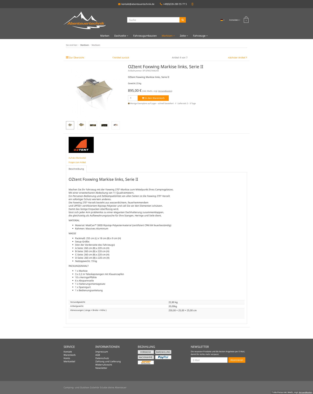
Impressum (101, 351)
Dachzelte (120, 35)
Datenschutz (102, 358)
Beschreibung (76, 168)
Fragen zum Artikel (77, 162)
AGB (97, 354)
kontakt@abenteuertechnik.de (137, 4)
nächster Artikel (237, 57)
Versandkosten (165, 91)
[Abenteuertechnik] (84, 20)
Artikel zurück (121, 57)
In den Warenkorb (154, 98)
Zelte (183, 35)
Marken (104, 35)
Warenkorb (70, 354)
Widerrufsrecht (103, 364)
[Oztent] (81, 144)
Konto (67, 358)
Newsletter (101, 367)
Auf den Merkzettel (77, 157)
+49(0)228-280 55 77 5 (175, 4)
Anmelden (234, 20)
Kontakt (68, 351)
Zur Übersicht (76, 57)
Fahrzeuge (199, 35)
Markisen (167, 35)
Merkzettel (69, 361)
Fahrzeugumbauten (145, 35)
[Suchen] (182, 20)
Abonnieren (236, 359)
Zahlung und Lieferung (108, 361)
